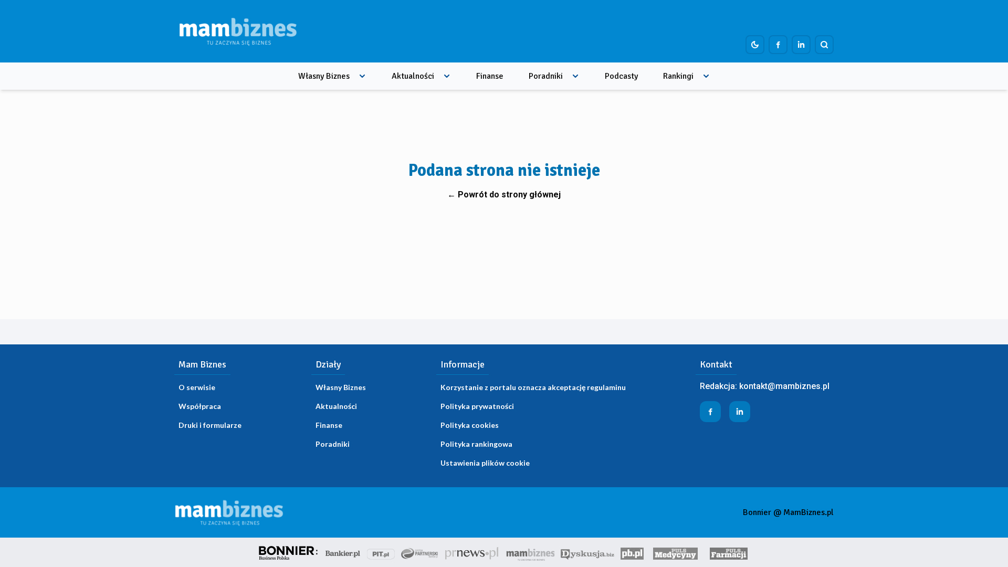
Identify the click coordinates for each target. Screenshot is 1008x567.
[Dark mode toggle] (755, 44)
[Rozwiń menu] (362, 76)
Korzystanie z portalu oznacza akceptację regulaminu (533, 387)
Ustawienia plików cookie (485, 462)
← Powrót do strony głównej (504, 195)
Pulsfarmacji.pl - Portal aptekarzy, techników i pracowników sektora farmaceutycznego (729, 552)
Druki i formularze (210, 425)
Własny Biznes (324, 76)
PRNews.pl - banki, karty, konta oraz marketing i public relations (472, 552)
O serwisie (196, 387)
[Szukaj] (824, 44)
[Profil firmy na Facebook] (778, 44)
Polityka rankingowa (476, 443)
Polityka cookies (469, 425)
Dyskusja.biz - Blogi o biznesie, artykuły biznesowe (587, 552)
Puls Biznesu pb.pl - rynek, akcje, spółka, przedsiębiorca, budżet (632, 552)
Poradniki (546, 76)
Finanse (489, 76)
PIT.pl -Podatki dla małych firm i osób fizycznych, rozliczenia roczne (381, 552)
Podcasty (621, 76)
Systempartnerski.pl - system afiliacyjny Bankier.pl (420, 552)
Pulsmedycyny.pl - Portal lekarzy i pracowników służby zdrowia (675, 552)
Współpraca (199, 406)
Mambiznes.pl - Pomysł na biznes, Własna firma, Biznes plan (530, 552)
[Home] (237, 31)
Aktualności (413, 76)
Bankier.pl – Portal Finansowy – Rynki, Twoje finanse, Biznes (343, 552)
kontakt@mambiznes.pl (784, 386)
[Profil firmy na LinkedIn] (801, 44)
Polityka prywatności (477, 406)
